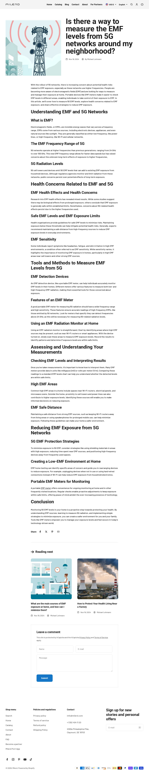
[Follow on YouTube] (25, 759)
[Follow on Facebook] (7, 759)
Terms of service (41, 720)
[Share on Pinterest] (52, 531)
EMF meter (46, 488)
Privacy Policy (85, 637)
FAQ (7, 739)
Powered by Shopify (26, 768)
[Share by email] (58, 531)
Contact (75, 4)
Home (49, 4)
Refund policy (39, 725)
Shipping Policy (40, 730)
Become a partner (14, 744)
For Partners (96, 4)
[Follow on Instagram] (13, 759)
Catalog (58, 4)
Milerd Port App (13, 749)
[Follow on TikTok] (30, 759)
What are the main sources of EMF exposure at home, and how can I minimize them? (48, 606)
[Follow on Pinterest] (19, 759)
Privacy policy (39, 715)
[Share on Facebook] (40, 531)
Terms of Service (101, 637)
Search (9, 715)
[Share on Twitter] (46, 531)
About (85, 4)
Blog (67, 4)
